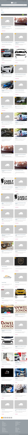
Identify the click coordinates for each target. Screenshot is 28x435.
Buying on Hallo (17, 428)
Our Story (3, 422)
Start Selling (3, 428)
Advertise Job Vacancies (5, 431)
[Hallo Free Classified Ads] (14, 2)
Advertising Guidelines (17, 422)
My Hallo (24, 0)
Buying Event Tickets (17, 431)
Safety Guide (16, 423)
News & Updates (4, 423)
